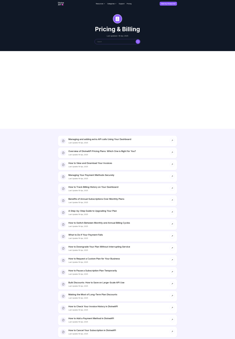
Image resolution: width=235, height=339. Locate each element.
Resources (99, 4)
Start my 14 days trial (168, 4)
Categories (111, 4)
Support (121, 4)
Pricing (129, 4)
